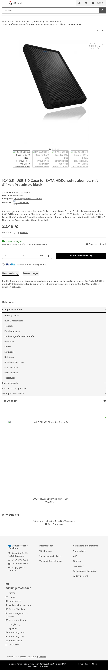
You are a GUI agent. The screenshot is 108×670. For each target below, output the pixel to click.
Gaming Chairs (11, 315)
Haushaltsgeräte (10, 383)
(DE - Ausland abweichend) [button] (35, 244)
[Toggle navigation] (3, 2)
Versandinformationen (50, 561)
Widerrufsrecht (80, 576)
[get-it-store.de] (15, 3)
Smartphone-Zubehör (13, 393)
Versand (24, 232)
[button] (79, 3)
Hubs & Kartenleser (13, 320)
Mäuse (7, 346)
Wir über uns (45, 551)
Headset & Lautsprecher (14, 388)
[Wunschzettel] (86, 3)
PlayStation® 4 (11, 367)
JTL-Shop (93, 664)
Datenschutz (79, 551)
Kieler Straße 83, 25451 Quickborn (18, 554)
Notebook (9, 357)
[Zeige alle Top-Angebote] (105, 401)
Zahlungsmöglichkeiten (50, 556)
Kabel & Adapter (12, 331)
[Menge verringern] (5, 256)
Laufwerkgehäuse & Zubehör (28, 198)
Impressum (78, 566)
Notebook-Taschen (14, 362)
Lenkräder (9, 341)
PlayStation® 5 (11, 372)
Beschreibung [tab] (10, 273)
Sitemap (77, 561)
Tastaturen (9, 377)
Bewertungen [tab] (31, 273)
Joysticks (8, 326)
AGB (75, 556)
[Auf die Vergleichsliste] (92, 46)
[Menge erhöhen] (48, 256)
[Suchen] (102, 10)
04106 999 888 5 (20, 559)
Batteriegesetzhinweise (84, 571)
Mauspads (9, 352)
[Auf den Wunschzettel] (100, 46)
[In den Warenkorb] (4, 38)
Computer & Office (12, 309)
